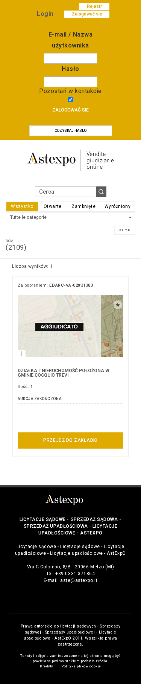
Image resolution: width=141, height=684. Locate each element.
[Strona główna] (71, 159)
